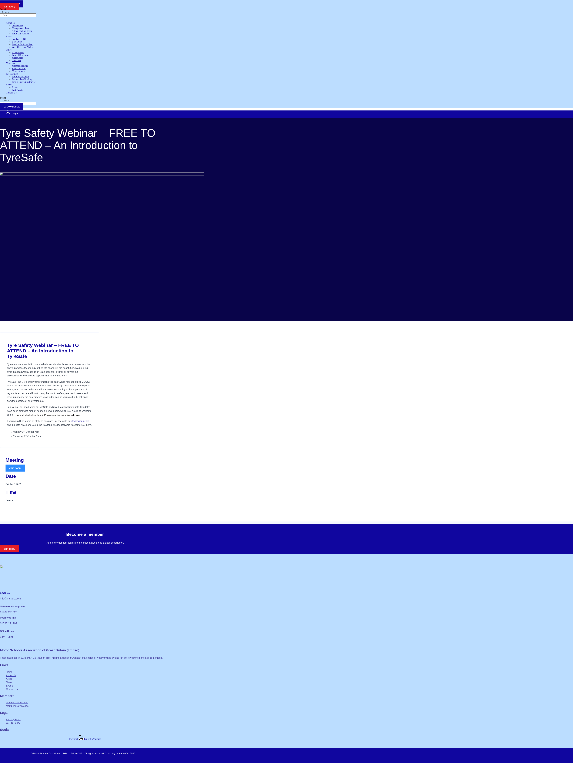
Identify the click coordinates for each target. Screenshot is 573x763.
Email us (5, 593)
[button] (75, 23)
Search (3, 9)
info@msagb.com (79, 421)
